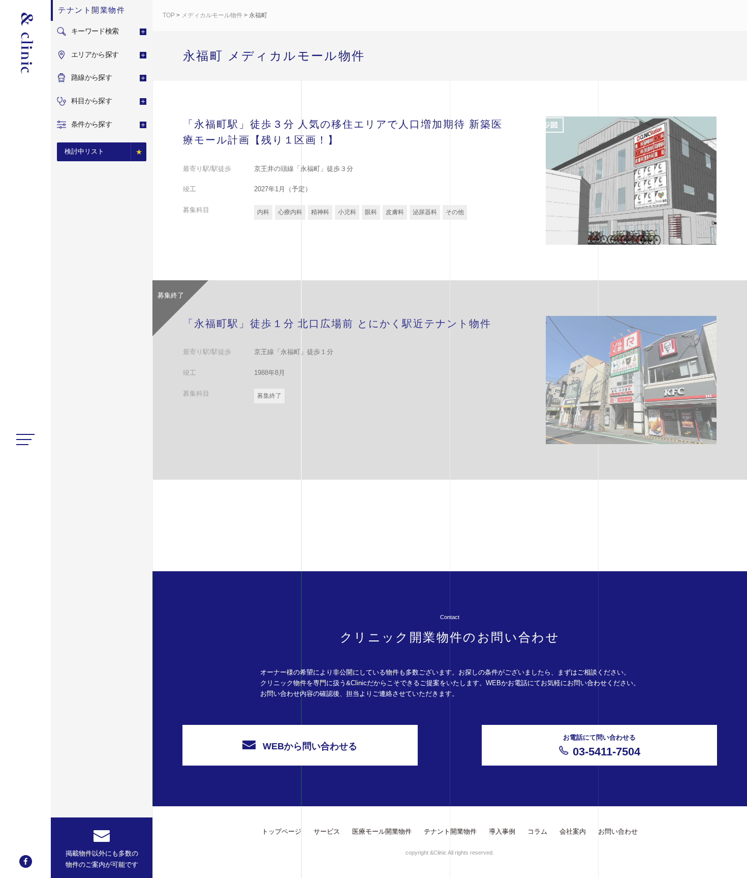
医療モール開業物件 (382, 831)
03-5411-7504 (601, 746)
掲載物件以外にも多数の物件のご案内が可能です (102, 859)
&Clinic (25, 43)
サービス (327, 831)
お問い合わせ (618, 831)
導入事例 (502, 831)
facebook (25, 861)
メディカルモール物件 (211, 15)
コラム (537, 831)
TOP (169, 15)
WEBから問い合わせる (310, 746)
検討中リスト (84, 151)
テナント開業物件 (450, 831)
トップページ (281, 831)
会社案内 (572, 831)
